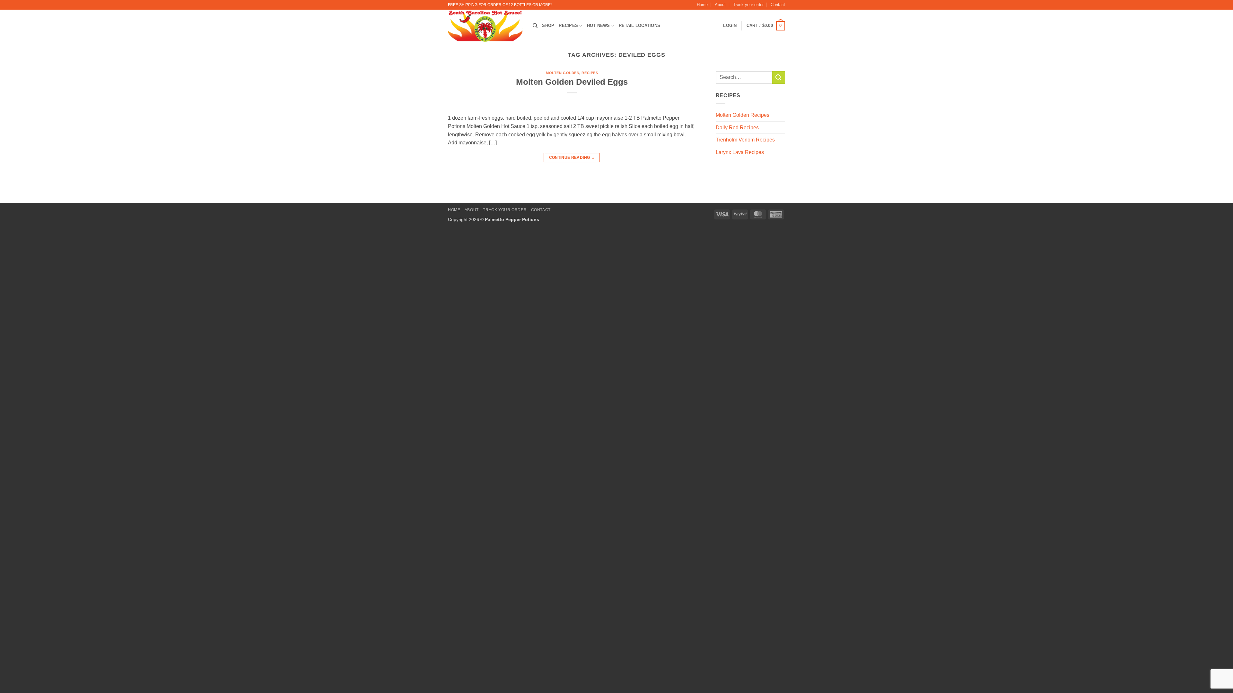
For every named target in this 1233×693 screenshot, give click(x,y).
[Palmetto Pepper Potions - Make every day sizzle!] (485, 26)
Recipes (568, 25)
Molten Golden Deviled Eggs (572, 81)
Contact (778, 4)
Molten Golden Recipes (742, 115)
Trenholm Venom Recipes (745, 139)
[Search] (535, 26)
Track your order (748, 4)
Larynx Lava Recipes (740, 152)
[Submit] (778, 77)
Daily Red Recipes (737, 127)
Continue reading (572, 157)
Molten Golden (562, 73)
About (720, 4)
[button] (766, 26)
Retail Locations (639, 25)
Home (702, 4)
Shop (548, 25)
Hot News (598, 25)
